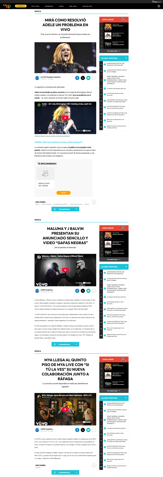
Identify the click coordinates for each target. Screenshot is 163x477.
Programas (49, 6)
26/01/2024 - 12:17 (47, 292)
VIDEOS (61, 6)
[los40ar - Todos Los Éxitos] (7, 6)
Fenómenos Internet (60, 204)
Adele (37, 204)
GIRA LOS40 (73, 6)
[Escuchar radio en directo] (17, 6)
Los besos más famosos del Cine (116, 88)
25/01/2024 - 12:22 (47, 431)
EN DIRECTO (21, 6)
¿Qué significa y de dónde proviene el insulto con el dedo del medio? (117, 101)
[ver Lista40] (107, 35)
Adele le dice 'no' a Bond (44, 184)
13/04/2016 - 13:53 (47, 79)
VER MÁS (63, 193)
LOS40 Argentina (47, 290)
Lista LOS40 (35, 6)
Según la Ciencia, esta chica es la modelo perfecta (116, 127)
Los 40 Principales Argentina (51, 77)
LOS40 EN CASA (87, 6)
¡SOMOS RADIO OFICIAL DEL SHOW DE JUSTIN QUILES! (116, 64)
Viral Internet (46, 204)
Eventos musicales (76, 204)
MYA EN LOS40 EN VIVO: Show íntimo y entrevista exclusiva (116, 107)
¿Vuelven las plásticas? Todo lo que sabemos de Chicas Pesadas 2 (117, 114)
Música (38, 11)
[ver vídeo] (107, 26)
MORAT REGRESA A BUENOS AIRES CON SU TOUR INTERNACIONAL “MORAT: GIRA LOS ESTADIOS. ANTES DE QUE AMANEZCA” (117, 80)
